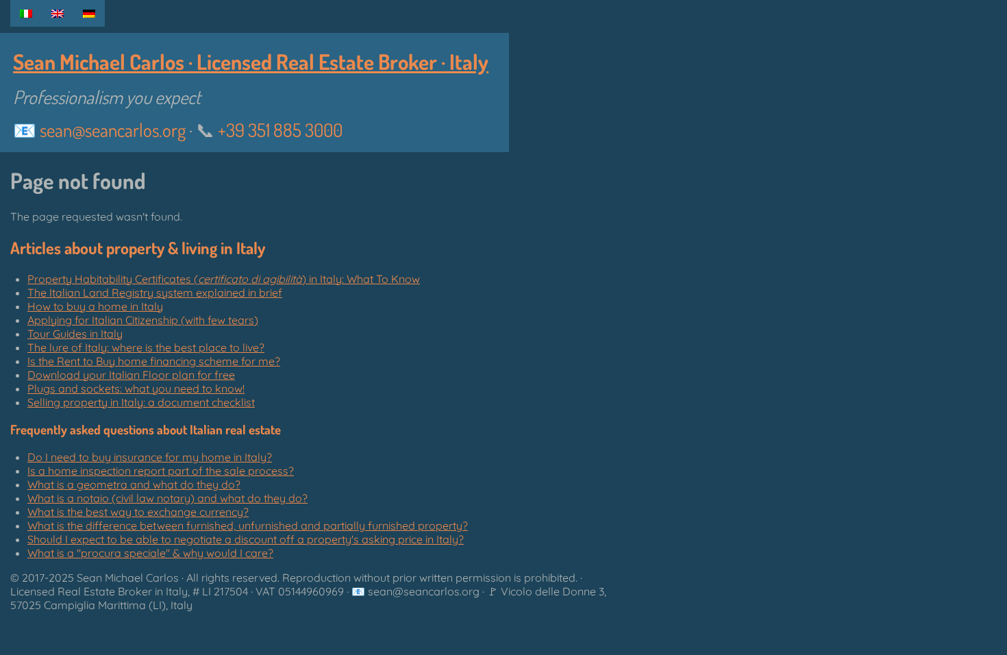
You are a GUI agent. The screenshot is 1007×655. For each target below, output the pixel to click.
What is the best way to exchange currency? (138, 512)
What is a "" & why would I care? (150, 553)
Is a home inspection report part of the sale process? (160, 471)
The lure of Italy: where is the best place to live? (145, 347)
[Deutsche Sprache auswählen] (89, 13)
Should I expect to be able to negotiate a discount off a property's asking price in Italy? (245, 539)
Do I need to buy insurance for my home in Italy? (149, 457)
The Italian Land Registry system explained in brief (154, 292)
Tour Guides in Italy (75, 334)
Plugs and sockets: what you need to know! (136, 388)
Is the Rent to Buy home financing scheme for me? (153, 361)
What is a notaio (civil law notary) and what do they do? (167, 498)
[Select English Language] (57, 13)
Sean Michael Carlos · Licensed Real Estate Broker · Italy (250, 61)
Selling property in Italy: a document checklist (141, 402)
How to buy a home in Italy (95, 306)
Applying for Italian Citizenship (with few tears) (142, 320)
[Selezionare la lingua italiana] (26, 13)
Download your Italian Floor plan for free (131, 375)
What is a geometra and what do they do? (133, 484)
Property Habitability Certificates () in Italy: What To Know (223, 279)
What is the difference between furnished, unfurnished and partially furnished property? (247, 525)
